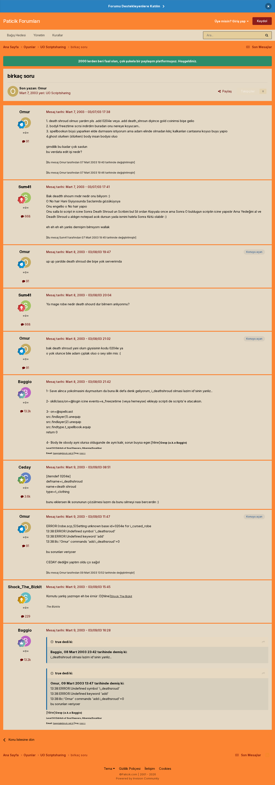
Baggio (25, 381)
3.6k (27, 496)
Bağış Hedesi (16, 35)
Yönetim (39, 35)
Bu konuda (249, 35)
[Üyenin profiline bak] (13, 91)
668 (27, 216)
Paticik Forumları (21, 21)
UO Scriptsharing (58, 93)
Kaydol (262, 21)
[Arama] (267, 35)
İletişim (150, 769)
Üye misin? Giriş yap (231, 21)
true (58, 642)
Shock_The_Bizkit (25, 587)
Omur (42, 88)
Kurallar (57, 35)
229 (27, 616)
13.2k (27, 411)
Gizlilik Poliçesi (130, 769)
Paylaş (226, 91)
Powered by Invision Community (137, 778)
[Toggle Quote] (52, 641)
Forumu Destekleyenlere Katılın (134, 6)
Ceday (24, 467)
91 (27, 141)
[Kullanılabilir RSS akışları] (267, 755)
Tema (108, 769)
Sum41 (24, 187)
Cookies (165, 769)
